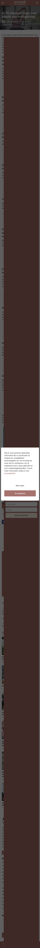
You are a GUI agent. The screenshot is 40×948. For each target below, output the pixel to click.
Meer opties (20, 486)
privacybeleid (9, 473)
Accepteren (20, 493)
